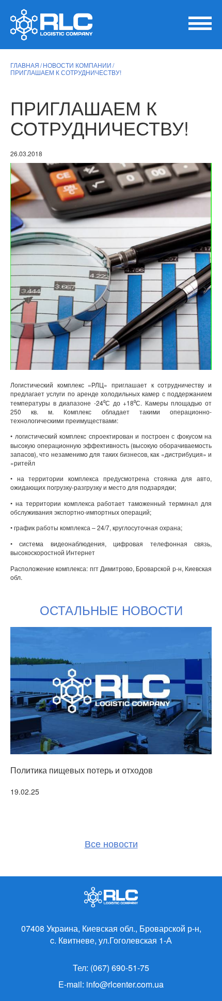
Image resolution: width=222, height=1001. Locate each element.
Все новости (111, 843)
